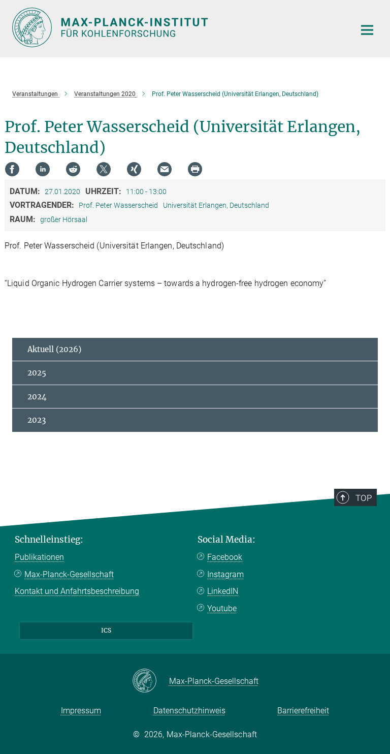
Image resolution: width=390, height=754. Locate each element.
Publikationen (39, 557)
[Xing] (134, 169)
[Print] (195, 169)
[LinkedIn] (42, 169)
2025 (36, 373)
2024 (37, 396)
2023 (36, 420)
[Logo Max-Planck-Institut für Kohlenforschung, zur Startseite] (177, 27)
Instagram (225, 574)
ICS (106, 630)
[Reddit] (73, 169)
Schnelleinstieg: (49, 540)
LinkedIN (222, 591)
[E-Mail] (164, 169)
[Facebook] (12, 169)
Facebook (224, 557)
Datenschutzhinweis (189, 710)
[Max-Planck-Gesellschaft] (150, 681)
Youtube (222, 608)
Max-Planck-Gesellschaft (69, 574)
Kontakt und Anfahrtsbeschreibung (77, 591)
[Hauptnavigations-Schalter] (367, 30)
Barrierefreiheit (303, 710)
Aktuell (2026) (54, 349)
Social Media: (226, 540)
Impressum (81, 710)
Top (363, 498)
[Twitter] (103, 169)
